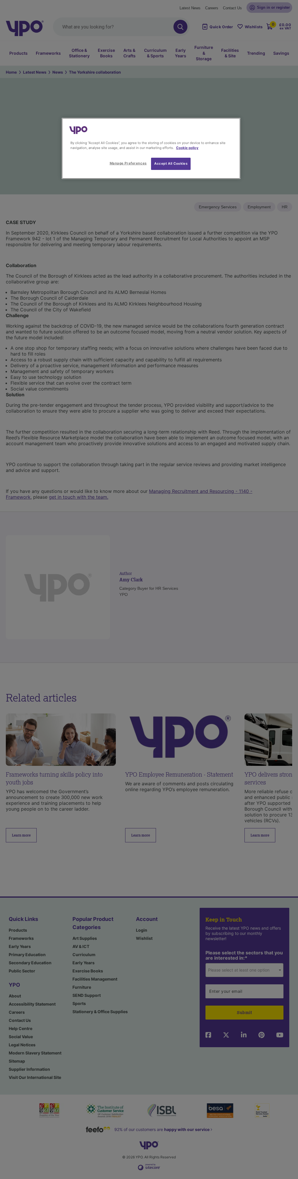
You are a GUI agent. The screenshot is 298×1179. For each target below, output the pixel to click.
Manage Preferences (128, 163)
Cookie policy (187, 148)
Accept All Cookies (170, 163)
